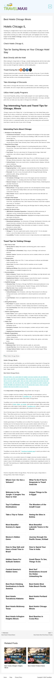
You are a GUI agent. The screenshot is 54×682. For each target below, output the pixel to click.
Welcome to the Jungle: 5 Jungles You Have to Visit (15, 494)
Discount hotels (8, 377)
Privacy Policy (18, 677)
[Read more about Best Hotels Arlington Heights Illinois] (15, 655)
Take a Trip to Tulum (14, 515)
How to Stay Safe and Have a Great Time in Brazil (15, 549)
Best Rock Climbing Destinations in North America (15, 586)
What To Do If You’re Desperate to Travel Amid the (38, 482)
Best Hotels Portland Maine (36, 666)
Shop (10, 677)
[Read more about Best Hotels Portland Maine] (39, 655)
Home (5, 677)
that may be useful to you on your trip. (18, 386)
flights (18, 404)
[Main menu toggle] (50, 6)
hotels (14, 404)
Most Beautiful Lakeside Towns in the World (38, 527)
